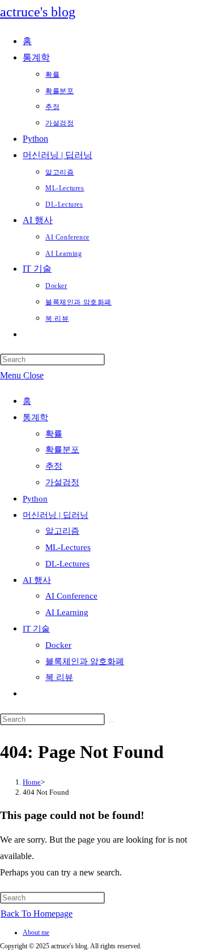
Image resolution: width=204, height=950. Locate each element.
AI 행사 (37, 580)
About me (36, 932)
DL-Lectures (67, 563)
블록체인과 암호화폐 (84, 661)
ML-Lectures (68, 547)
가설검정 (62, 482)
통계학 (35, 417)
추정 (53, 465)
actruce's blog (37, 12)
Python (35, 498)
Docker (58, 645)
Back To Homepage (37, 913)
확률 (53, 433)
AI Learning (66, 612)
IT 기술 (36, 628)
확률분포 (62, 449)
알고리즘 (62, 530)
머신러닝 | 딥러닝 (55, 515)
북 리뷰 (59, 677)
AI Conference (71, 595)
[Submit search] (111, 722)
